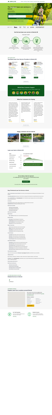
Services (22, 1)
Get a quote (35, 1)
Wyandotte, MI (38, 303)
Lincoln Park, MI (29, 302)
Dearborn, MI (37, 298)
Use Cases (25, 1)
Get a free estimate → (26, 181)
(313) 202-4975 (42, 1)
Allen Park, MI (29, 298)
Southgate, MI (29, 303)
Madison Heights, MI (38, 302)
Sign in (38, 1)
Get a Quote (11, 77)
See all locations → (30, 305)
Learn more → (15, 316)
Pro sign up (31, 1)
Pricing (28, 1)
